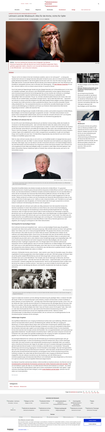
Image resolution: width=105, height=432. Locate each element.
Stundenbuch (62, 9)
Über (85, 9)
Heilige (73, 9)
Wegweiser (38, 9)
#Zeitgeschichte (23, 386)
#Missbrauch (16, 386)
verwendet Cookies (22, 429)
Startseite (22, 3)
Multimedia (50, 9)
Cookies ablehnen (92, 424)
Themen (27, 9)
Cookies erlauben (92, 420)
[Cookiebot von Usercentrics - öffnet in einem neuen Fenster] (10, 430)
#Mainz (11, 386)
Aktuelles (26, 3)
